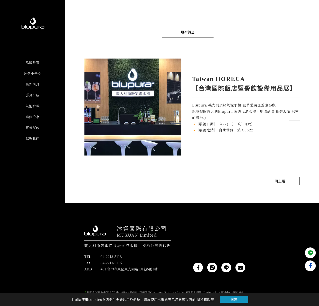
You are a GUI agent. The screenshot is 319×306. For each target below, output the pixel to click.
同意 (233, 299)
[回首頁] (32, 23)
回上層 (280, 180)
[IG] (212, 267)
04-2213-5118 (111, 256)
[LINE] (226, 267)
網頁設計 (238, 292)
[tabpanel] (192, 109)
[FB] (198, 267)
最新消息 (188, 31)
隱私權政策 (205, 299)
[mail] (240, 267)
